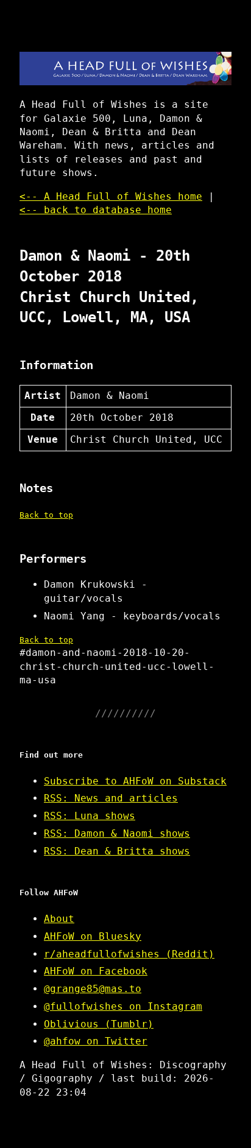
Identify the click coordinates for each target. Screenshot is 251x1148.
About (59, 918)
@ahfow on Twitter (95, 1041)
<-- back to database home (95, 210)
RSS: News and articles (111, 798)
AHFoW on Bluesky (92, 936)
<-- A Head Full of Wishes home (110, 196)
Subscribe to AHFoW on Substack (135, 781)
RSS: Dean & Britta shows (117, 851)
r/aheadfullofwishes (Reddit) (129, 954)
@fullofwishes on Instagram (123, 1006)
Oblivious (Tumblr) (99, 1024)
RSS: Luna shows (89, 816)
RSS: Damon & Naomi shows (117, 833)
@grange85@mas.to (92, 989)
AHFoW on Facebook (95, 971)
